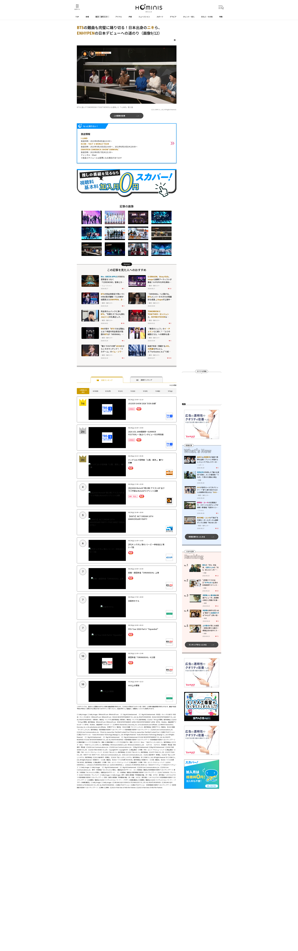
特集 (221, 16)
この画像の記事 (119, 116)
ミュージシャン (144, 16)
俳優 (87, 16)
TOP (77, 16)
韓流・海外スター (102, 16)
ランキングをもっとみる (198, 644)
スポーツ (160, 16)
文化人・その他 (207, 16)
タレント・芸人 (189, 16)
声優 (130, 16)
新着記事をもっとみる (197, 537)
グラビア (173, 16)
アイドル (118, 16)
